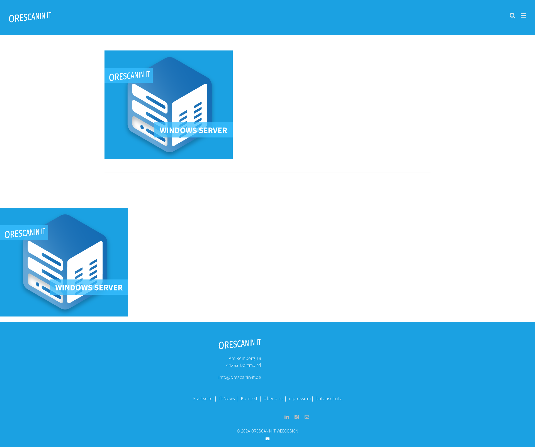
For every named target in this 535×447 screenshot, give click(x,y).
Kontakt (250, 398)
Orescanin (117, 168)
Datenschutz (328, 398)
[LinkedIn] (287, 417)
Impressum (299, 398)
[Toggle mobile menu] (524, 15)
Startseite (203, 398)
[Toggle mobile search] (512, 15)
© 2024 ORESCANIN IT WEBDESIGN (267, 431)
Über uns (273, 398)
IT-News (227, 398)
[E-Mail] (307, 417)
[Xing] (297, 417)
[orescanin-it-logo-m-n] (239, 340)
